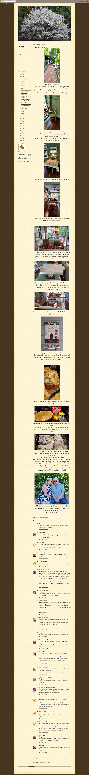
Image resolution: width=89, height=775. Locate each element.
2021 (21, 121)
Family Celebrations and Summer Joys (26, 90)
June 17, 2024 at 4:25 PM (43, 614)
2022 (21, 120)
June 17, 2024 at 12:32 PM (43, 587)
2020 (21, 123)
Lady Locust (42, 667)
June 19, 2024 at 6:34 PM (43, 708)
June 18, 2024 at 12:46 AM (43, 648)
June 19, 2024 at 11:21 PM (43, 718)
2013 (21, 135)
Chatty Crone (42, 590)
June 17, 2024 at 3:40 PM (43, 597)
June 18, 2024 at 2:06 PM (43, 663)
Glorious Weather (24, 108)
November (23, 79)
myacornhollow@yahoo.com (24, 47)
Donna (40, 745)
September (23, 83)
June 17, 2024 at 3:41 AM (43, 529)
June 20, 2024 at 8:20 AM (43, 732)
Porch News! (23, 102)
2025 (21, 74)
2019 (21, 125)
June (22, 88)
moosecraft (41, 721)
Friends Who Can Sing (25, 100)
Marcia (41, 553)
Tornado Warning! (24, 94)
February (23, 115)
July (22, 86)
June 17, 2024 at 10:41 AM (43, 558)
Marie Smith (42, 561)
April (22, 111)
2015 (21, 132)
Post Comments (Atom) (45, 762)
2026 (21, 73)
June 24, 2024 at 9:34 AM (43, 752)
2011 (21, 138)
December (23, 78)
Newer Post (35, 759)
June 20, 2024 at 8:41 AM (43, 742)
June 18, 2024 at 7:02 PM (43, 694)
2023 (21, 118)
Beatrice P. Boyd (43, 651)
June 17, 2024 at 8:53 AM (43, 539)
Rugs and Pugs (42, 617)
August (22, 85)
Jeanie (40, 735)
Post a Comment (37, 755)
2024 (21, 76)
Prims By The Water (44, 677)
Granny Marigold (43, 640)
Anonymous (42, 697)
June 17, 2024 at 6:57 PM (43, 636)
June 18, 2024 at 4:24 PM (43, 684)
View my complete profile (23, 161)
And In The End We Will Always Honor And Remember (26, 105)
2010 (21, 140)
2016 (21, 130)
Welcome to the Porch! (25, 99)
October (23, 81)
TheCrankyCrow (43, 570)
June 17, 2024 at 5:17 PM (43, 629)
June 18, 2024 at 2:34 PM (43, 674)
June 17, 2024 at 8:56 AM (43, 549)
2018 (21, 126)
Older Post (68, 759)
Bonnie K (41, 711)
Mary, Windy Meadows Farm (46, 687)
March (22, 113)
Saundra (41, 532)
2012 (21, 137)
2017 (21, 128)
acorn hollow (25, 8)
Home (52, 759)
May (22, 110)
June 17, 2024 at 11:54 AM (43, 566)
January (22, 116)
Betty (40, 542)
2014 (21, 133)
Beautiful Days (24, 93)
